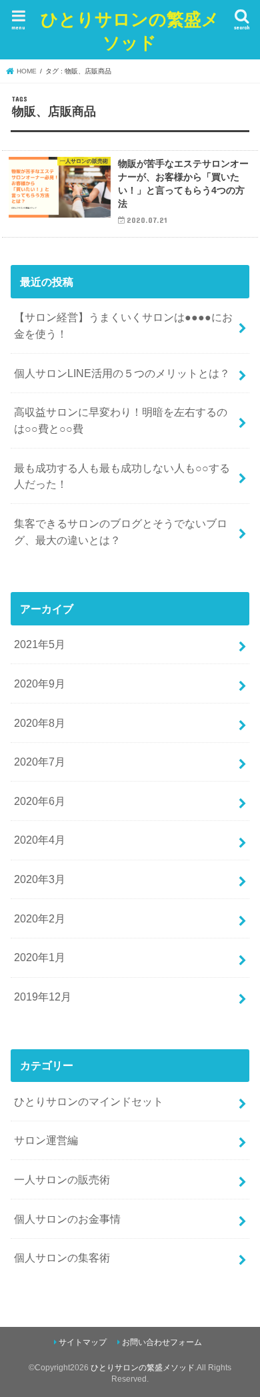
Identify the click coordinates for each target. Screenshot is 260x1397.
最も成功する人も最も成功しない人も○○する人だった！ (122, 476)
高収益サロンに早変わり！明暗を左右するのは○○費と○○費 (120, 420)
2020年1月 (39, 957)
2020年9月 (39, 683)
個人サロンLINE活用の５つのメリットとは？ (122, 373)
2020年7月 (39, 762)
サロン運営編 (46, 1140)
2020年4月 (39, 840)
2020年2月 (39, 918)
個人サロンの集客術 (62, 1257)
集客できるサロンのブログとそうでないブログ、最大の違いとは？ (120, 531)
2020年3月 (39, 879)
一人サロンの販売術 (62, 1179)
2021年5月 (39, 644)
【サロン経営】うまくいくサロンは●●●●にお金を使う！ (123, 325)
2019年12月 (42, 997)
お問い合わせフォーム (162, 1342)
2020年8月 (39, 723)
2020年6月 (39, 801)
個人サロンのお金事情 (67, 1219)
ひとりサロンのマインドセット (88, 1101)
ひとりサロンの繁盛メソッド (130, 30)
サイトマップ (83, 1342)
